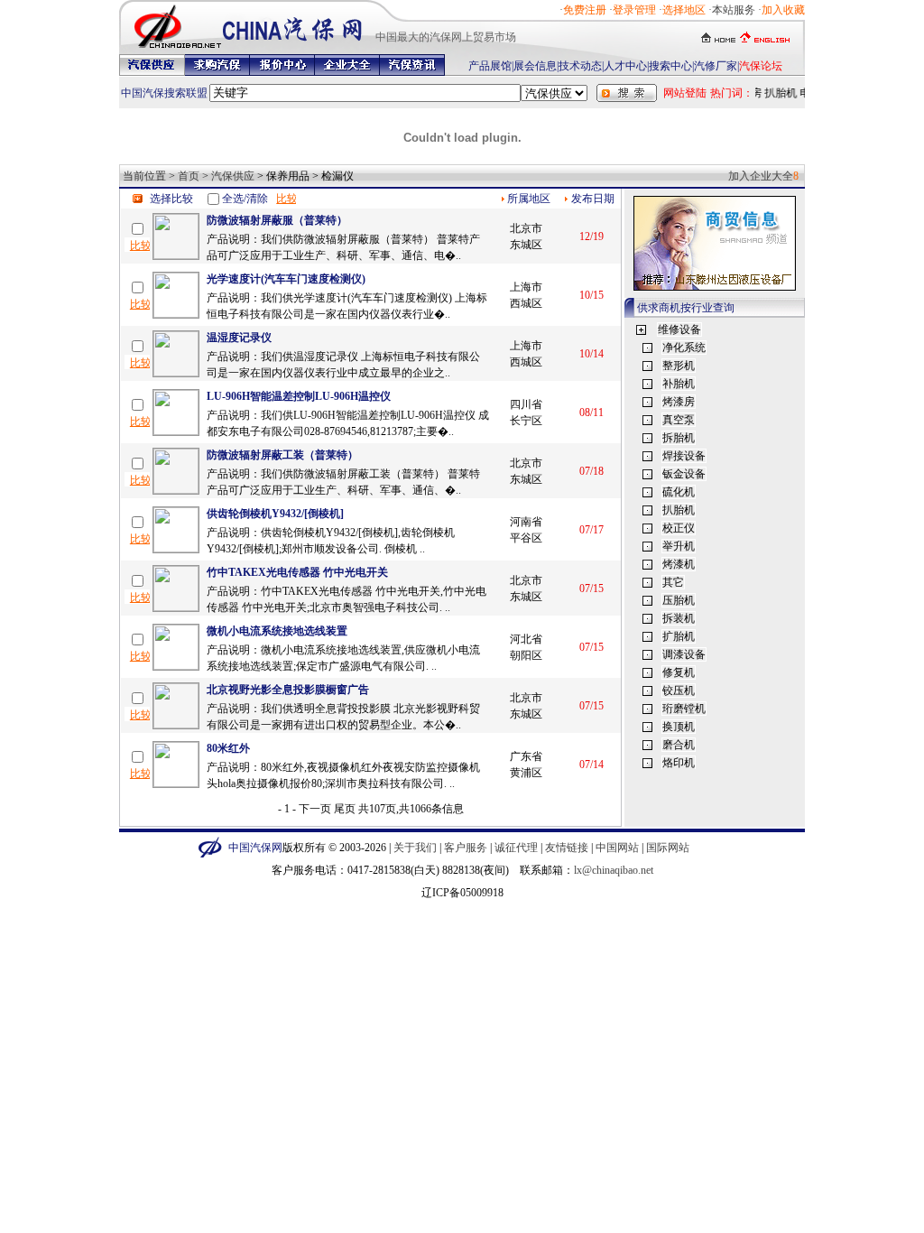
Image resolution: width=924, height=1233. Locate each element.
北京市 (526, 228)
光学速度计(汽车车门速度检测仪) (286, 279)
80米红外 (228, 748)
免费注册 (584, 10)
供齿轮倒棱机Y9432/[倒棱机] (275, 513)
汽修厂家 (715, 66)
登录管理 (634, 10)
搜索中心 (670, 66)
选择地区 (684, 10)
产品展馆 (490, 66)
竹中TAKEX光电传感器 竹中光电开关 (297, 572)
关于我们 (415, 847)
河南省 (526, 521)
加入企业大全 (760, 176)
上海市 (526, 287)
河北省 (526, 639)
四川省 (526, 404)
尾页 (345, 808)
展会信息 (535, 66)
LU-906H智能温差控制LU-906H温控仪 (299, 396)
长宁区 (526, 420)
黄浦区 (526, 772)
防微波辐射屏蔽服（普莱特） (277, 220)
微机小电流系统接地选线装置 (277, 631)
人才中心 (625, 66)
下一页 (315, 808)
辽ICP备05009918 (462, 892)
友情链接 (566, 847)
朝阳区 (526, 655)
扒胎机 (778, 93)
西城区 (526, 303)
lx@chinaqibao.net (613, 870)
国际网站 (667, 847)
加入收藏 (783, 10)
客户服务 (465, 847)
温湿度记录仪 (239, 337)
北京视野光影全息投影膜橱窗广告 (288, 689)
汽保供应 (232, 176)
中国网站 (617, 847)
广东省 (526, 756)
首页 (188, 176)
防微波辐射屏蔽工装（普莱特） (282, 455)
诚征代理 (516, 847)
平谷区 (526, 538)
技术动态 (580, 66)
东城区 (526, 244)
